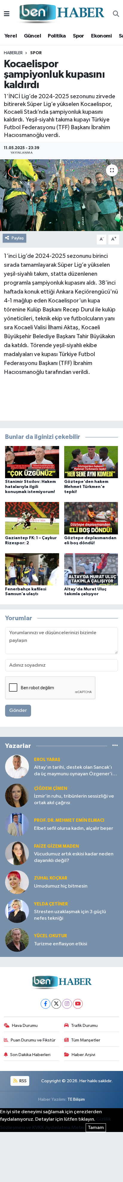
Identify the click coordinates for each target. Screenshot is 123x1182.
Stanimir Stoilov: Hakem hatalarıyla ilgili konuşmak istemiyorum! (30, 487)
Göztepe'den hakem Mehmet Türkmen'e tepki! (86, 487)
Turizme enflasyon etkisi (60, 943)
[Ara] (116, 14)
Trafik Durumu (84, 1025)
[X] (56, 1004)
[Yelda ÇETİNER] (17, 910)
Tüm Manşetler (85, 1040)
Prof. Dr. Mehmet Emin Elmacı (69, 820)
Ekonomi (101, 36)
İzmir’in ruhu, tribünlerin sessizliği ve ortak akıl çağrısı (74, 799)
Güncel (32, 36)
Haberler (13, 53)
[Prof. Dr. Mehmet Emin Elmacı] (17, 824)
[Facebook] (45, 1004)
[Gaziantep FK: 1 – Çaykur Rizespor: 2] (32, 518)
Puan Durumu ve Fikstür (33, 1040)
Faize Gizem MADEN (56, 846)
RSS (23, 1081)
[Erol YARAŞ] (17, 766)
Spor (78, 36)
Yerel (10, 36)
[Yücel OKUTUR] (17, 939)
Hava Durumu (25, 1025)
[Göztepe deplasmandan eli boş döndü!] (91, 518)
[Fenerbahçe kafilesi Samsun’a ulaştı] (32, 569)
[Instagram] (67, 1004)
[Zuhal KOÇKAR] (17, 882)
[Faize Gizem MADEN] (17, 853)
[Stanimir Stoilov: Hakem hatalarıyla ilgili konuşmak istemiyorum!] (32, 461)
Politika (57, 36)
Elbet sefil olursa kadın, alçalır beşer (73, 828)
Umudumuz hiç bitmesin (60, 886)
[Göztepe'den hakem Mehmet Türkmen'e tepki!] (91, 461)
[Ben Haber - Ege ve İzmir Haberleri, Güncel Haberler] (61, 14)
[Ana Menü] (7, 14)
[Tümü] (115, 745)
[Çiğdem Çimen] (17, 795)
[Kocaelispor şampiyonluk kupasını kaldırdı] (61, 195)
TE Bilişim (76, 1099)
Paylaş (18, 238)
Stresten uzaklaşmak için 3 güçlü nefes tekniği (70, 915)
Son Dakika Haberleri (30, 1054)
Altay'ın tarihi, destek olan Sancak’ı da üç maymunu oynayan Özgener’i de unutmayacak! (73, 771)
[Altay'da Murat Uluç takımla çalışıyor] (91, 569)
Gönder (18, 710)
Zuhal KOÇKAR (50, 878)
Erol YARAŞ (47, 759)
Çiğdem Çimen (50, 788)
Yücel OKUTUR (50, 936)
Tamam (96, 1127)
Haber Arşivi (83, 1054)
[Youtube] (78, 1004)
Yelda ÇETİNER (51, 904)
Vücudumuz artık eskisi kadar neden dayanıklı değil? (73, 857)
